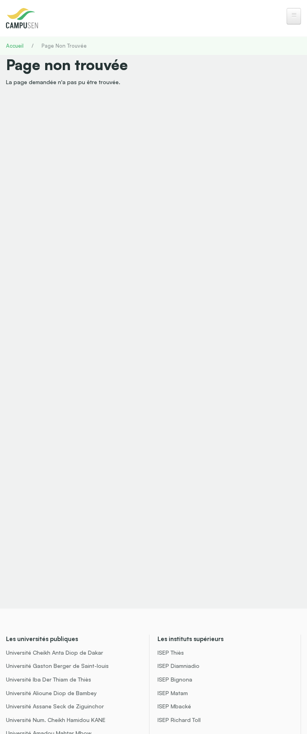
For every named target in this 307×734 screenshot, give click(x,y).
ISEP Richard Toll (179, 719)
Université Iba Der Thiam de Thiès (48, 679)
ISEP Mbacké (174, 706)
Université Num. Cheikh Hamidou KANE (56, 719)
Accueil (15, 45)
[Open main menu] (294, 16)
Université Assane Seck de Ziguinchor (55, 706)
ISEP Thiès (170, 652)
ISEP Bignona (174, 679)
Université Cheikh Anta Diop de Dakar (54, 652)
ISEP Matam (172, 693)
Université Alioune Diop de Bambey (51, 693)
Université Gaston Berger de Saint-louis (57, 665)
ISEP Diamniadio (178, 665)
